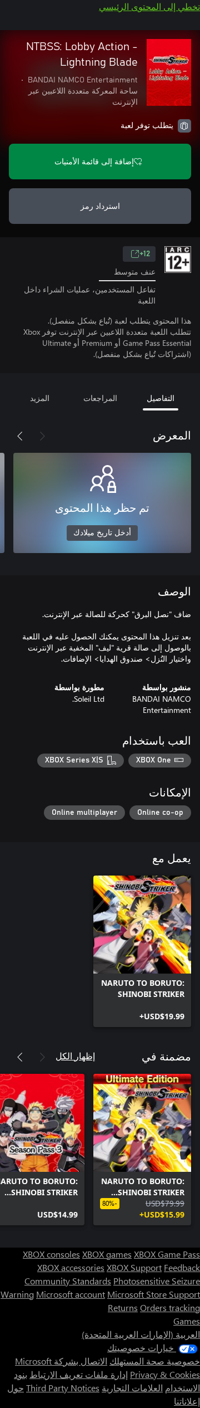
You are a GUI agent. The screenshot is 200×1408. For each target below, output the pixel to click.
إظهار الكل (75, 1056)
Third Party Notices (62, 1388)
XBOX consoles (51, 1254)
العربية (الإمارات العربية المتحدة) (141, 1334)
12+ (144, 254)
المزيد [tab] (39, 398)
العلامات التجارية (132, 1388)
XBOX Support (134, 1267)
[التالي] (20, 436)
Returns (123, 1307)
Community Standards (67, 1281)
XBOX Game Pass (167, 1254)
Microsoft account (70, 1294)
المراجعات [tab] (100, 398)
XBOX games (107, 1254)
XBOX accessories (70, 1267)
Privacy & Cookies (165, 1374)
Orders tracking (170, 1307)
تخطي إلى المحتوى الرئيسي (149, 6)
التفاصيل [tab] (160, 398)
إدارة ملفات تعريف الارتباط (78, 1374)
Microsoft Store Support (153, 1294)
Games (186, 1321)
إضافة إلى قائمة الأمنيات (94, 161)
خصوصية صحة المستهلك (154, 1361)
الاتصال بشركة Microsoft (61, 1361)
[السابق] (42, 436)
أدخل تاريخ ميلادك (102, 533)
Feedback (182, 1267)
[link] (142, 951)
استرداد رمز (100, 206)
